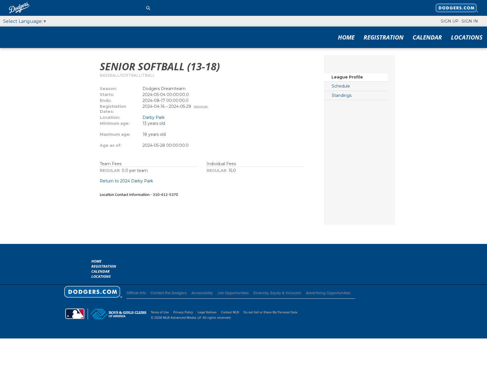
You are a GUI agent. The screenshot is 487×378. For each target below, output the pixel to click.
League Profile (347, 77)
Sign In (470, 21)
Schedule (341, 86)
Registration (384, 37)
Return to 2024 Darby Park (126, 180)
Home (346, 37)
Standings (341, 95)
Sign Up (450, 21)
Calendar (427, 37)
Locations (466, 37)
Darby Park (154, 117)
